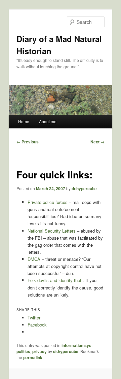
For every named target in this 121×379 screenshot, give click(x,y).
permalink (32, 357)
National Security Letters (52, 231)
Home (23, 121)
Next (97, 142)
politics (23, 351)
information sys (76, 345)
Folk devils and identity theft (55, 280)
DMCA (34, 259)
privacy (39, 351)
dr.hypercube (84, 188)
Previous (27, 142)
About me (47, 121)
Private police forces (48, 202)
